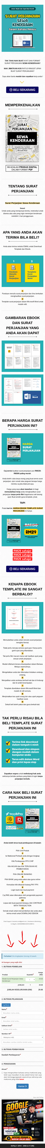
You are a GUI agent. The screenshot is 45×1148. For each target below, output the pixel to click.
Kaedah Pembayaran (11, 1055)
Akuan (4, 1069)
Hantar (21, 1086)
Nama (4, 1009)
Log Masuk (6, 1005)
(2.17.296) (30, 1146)
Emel (3, 1017)
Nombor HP (6, 1034)
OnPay (13, 1146)
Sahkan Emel (6, 1026)
